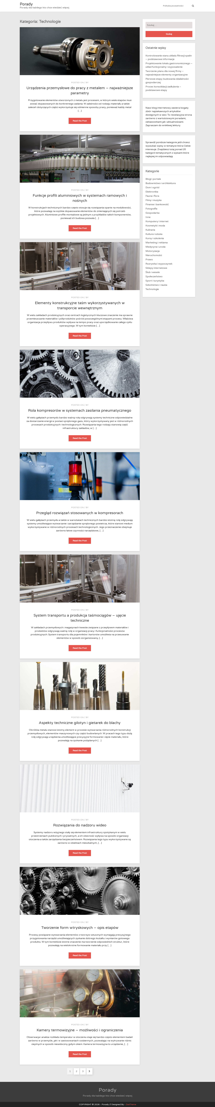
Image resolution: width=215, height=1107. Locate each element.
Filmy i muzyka (153, 200)
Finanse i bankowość (157, 204)
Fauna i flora (152, 196)
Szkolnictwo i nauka (156, 285)
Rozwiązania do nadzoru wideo (79, 825)
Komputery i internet (157, 221)
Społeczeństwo (154, 276)
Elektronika (152, 191)
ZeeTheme (131, 1104)
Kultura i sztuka (154, 234)
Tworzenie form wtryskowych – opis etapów (79, 927)
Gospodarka (152, 212)
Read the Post (82, 121)
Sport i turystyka (155, 280)
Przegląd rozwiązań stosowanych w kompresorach (79, 513)
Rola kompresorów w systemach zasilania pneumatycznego (79, 410)
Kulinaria (150, 229)
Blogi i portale (153, 179)
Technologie (152, 289)
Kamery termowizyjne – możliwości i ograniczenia (80, 1030)
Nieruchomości (154, 255)
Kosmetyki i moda (155, 225)
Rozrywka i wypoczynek (159, 263)
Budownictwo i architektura (161, 183)
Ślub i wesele (153, 272)
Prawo (149, 259)
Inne (148, 217)
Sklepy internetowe (156, 268)
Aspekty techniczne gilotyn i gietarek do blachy (80, 723)
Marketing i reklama (157, 242)
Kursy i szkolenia (155, 238)
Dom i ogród (152, 187)
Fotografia (151, 208)
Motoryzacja (153, 251)
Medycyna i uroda (155, 246)
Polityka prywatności (173, 6)
